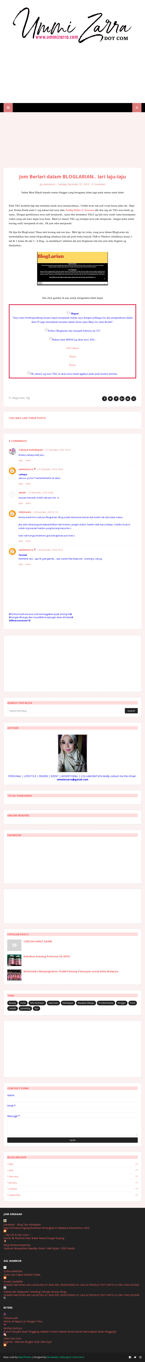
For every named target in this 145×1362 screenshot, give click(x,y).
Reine (72, 365)
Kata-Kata (53, 1002)
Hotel (23, 1002)
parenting (25, 1008)
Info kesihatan (37, 1002)
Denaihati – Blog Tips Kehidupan (22, 1224)
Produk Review (106, 1002)
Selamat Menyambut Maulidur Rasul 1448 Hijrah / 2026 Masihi (39, 1248)
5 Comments (98, 184)
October (73, 1188)
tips (36, 1008)
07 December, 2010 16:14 (58, 449)
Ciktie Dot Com (12, 1338)
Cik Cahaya (72, 348)
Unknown (25, 512)
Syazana (89, 210)
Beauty (12, 1002)
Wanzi (72, 356)
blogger (122, 1002)
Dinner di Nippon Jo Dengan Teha (23, 1321)
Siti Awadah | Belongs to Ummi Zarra (65, 1357)
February (73, 1176)
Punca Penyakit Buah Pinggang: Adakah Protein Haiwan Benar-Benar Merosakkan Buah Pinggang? (60, 1331)
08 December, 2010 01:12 (46, 512)
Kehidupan (68, 1002)
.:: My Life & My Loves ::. (17, 1234)
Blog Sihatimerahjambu (17, 1245)
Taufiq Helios (73, 210)
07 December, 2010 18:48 (41, 492)
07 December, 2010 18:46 (51, 469)
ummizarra (49, 184)
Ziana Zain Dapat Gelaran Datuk (22, 1274)
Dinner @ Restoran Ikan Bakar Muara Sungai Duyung (34, 1238)
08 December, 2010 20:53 (51, 549)
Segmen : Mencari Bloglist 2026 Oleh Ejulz (28, 1341)
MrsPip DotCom (13, 1328)
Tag (28, 398)
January (73, 1182)
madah (12, 1008)
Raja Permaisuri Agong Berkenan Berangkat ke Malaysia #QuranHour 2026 (46, 1228)
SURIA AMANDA (13, 1271)
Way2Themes (24, 1357)
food (132, 1002)
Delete (28, 460)
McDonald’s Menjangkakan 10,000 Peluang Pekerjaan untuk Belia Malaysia (71, 971)
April (73, 1170)
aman (22, 492)
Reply (21, 460)
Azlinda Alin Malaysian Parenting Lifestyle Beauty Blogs (35, 1291)
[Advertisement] (72, 71)
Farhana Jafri (11, 1318)
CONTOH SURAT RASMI (38, 941)
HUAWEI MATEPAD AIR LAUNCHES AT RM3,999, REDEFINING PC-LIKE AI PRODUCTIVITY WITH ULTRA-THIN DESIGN (71, 1284)
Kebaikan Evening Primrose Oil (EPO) (47, 956)
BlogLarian (18, 398)
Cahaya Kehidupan (31, 449)
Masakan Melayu (86, 1002)
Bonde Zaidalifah (13, 1281)
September (73, 1195)
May (73, 1164)
